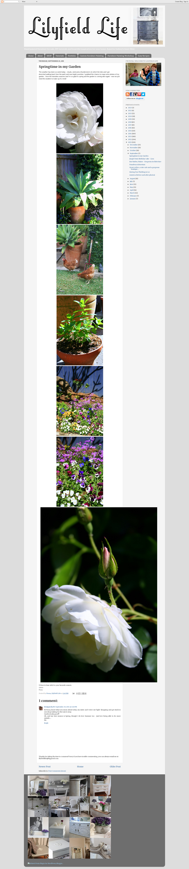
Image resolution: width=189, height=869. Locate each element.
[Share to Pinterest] (85, 693)
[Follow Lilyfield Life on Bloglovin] (135, 99)
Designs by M (49, 707)
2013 (130, 136)
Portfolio (72, 56)
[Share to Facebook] (83, 693)
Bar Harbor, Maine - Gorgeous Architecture (145, 162)
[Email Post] (73, 693)
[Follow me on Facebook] (132, 96)
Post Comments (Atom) (57, 771)
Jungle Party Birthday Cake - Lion (141, 159)
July (131, 181)
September (134, 153)
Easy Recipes (144, 56)
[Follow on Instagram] (135, 96)
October (133, 150)
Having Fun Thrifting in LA (139, 172)
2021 (130, 113)
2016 (130, 128)
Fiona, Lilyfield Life (53, 693)
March (132, 193)
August (132, 179)
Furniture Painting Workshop (121, 56)
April (132, 190)
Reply (46, 723)
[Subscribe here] (128, 96)
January (133, 199)
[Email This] (77, 693)
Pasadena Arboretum (137, 165)
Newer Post (45, 766)
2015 (130, 131)
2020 (130, 116)
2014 (130, 134)
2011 (130, 142)
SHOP (49, 56)
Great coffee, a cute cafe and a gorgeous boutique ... (144, 168)
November (134, 148)
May (131, 187)
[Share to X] (81, 693)
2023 (130, 108)
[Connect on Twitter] (143, 96)
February (133, 196)
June (131, 184)
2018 (130, 122)
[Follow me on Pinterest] (139, 96)
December (134, 145)
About (40, 56)
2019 (130, 119)
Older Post (115, 766)
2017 (130, 125)
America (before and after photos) (142, 175)
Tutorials (60, 56)
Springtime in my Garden (138, 156)
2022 (130, 110)
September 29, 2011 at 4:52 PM (66, 707)
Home (31, 56)
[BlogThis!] (79, 693)
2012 (130, 139)
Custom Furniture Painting (92, 56)
